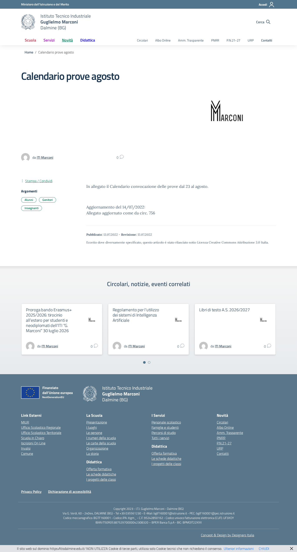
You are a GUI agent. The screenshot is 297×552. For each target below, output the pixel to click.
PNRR (215, 40)
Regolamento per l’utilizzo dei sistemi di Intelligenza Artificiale (136, 315)
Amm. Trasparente (191, 40)
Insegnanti (31, 208)
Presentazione (96, 422)
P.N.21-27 (233, 40)
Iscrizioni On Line (33, 443)
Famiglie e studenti (165, 427)
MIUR (25, 422)
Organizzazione (97, 448)
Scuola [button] (30, 40)
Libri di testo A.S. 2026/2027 (224, 309)
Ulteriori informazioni (239, 548)
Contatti (266, 40)
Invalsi (25, 448)
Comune (27, 453)
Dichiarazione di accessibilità (69, 491)
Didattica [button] (87, 40)
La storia (92, 453)
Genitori (47, 199)
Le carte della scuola (101, 443)
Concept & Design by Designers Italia (227, 535)
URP (251, 40)
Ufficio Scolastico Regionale (41, 427)
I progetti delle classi (101, 479)
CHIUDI (264, 548)
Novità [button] (67, 40)
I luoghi (91, 427)
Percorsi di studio (164, 432)
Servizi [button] (49, 40)
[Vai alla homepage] (28, 22)
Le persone (94, 432)
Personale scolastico (166, 422)
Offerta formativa (99, 469)
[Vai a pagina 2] (149, 362)
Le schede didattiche (101, 474)
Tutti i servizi (160, 437)
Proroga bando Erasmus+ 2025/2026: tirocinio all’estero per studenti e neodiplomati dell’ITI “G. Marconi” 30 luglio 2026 (49, 320)
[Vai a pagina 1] (144, 362)
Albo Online (163, 40)
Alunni (29, 199)
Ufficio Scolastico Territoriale (41, 432)
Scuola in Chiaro (32, 437)
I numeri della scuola (101, 437)
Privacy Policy (31, 491)
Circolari (142, 40)
